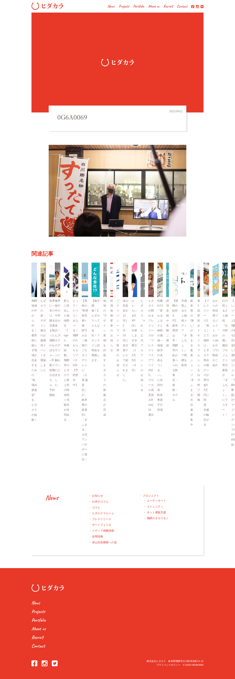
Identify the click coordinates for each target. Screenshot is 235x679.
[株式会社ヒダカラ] (47, 8)
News (111, 6)
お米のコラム (100, 501)
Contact (182, 6)
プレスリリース (101, 519)
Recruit (168, 6)
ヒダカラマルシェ (103, 513)
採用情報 (97, 536)
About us (153, 6)
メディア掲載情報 (103, 530)
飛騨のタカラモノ (158, 518)
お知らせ (97, 495)
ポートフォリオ (101, 524)
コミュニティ (155, 506)
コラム (96, 507)
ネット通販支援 (156, 512)
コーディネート (156, 500)
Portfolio (138, 6)
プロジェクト (151, 495)
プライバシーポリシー (168, 665)
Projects (124, 6)
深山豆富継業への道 (104, 542)
